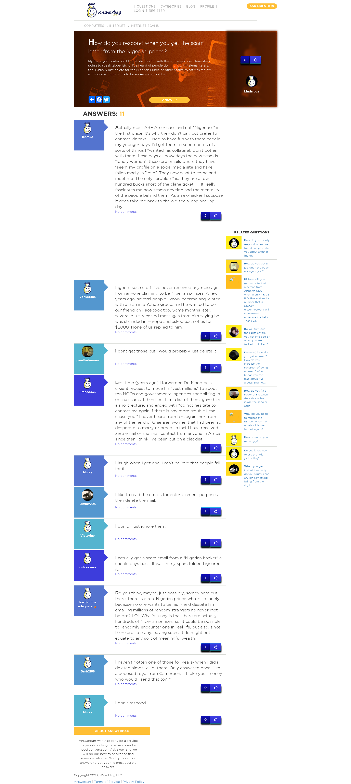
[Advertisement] (150, 251)
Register (157, 10)
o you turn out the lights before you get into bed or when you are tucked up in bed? (257, 337)
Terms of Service (107, 781)
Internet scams (144, 25)
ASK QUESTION (261, 6)
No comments (125, 211)
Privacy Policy (133, 781)
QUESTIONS (146, 6)
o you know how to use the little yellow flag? (256, 454)
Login (139, 10)
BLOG (190, 6)
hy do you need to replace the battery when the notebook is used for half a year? (256, 421)
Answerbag (82, 781)
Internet (117, 25)
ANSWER (169, 100)
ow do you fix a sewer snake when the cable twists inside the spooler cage (256, 398)
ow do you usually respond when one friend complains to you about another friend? (257, 248)
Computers (94, 25)
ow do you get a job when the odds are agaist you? (256, 267)
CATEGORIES (170, 6)
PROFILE (207, 6)
